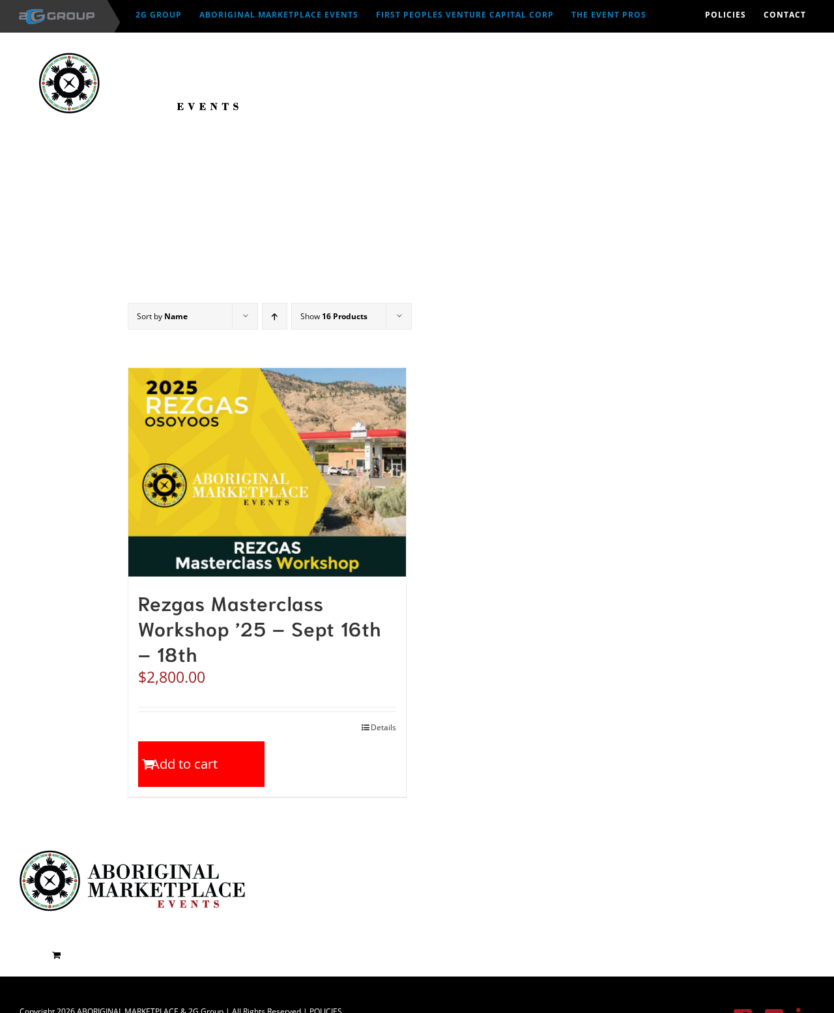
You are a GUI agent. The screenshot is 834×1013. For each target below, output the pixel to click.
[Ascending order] (274, 316)
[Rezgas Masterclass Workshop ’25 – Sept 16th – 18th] (267, 472)
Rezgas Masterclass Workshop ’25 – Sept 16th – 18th (259, 628)
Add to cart (184, 764)
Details (383, 727)
